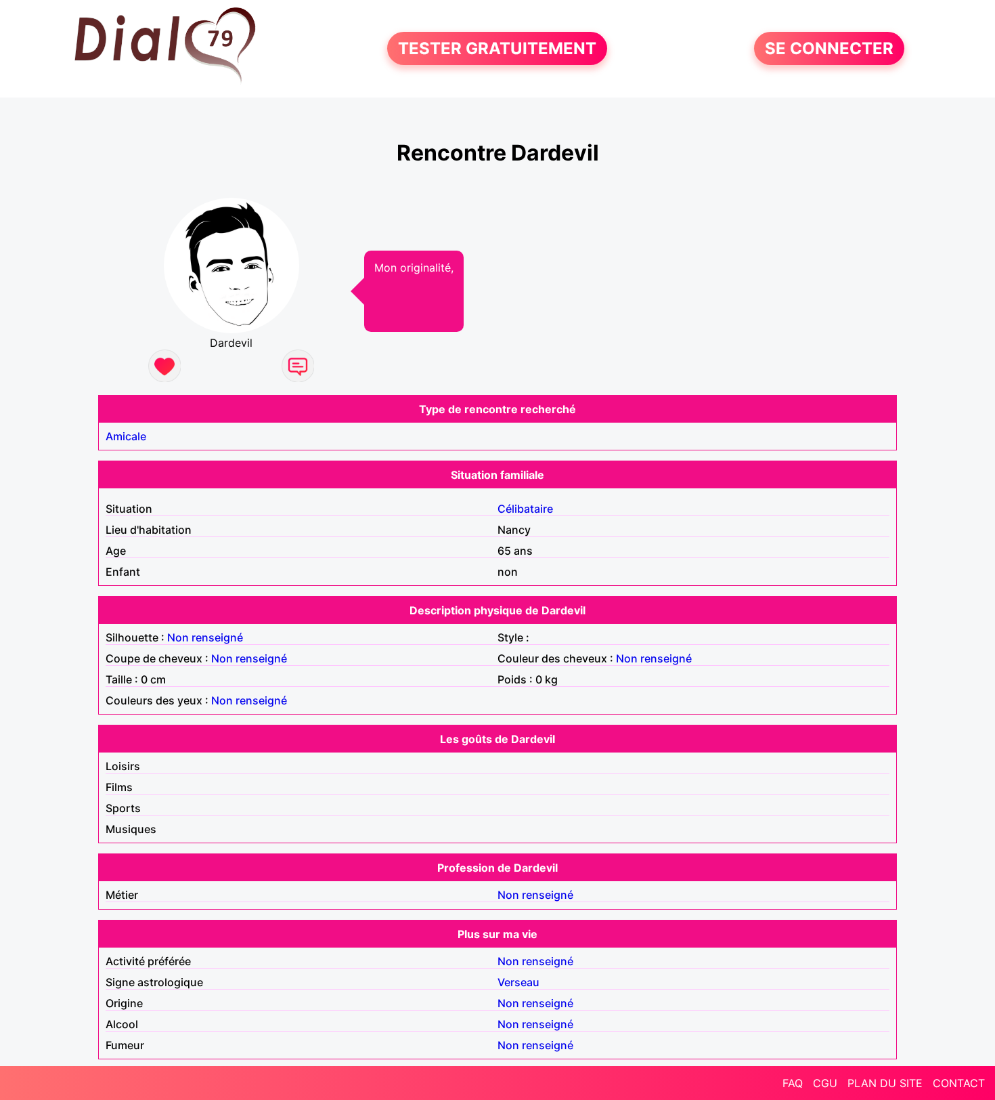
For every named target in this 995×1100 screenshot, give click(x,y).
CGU (825, 1083)
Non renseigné (205, 637)
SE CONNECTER (829, 48)
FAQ (792, 1083)
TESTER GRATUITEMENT (497, 48)
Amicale (126, 436)
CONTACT (959, 1083)
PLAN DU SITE (885, 1083)
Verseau (518, 982)
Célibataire (525, 508)
